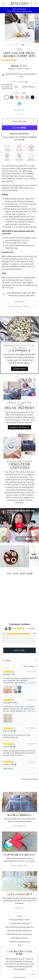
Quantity (19, 110)
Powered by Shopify (19, 977)
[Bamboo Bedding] (19, 802)
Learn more (19, 369)
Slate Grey (12, 97)
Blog (19, 945)
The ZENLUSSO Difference (19, 923)
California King (28, 86)
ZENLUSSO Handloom (19, 938)
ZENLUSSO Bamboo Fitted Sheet (19, 934)
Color (19, 93)
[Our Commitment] (19, 881)
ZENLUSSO (19, 3)
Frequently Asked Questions (19, 942)
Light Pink (22, 97)
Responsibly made (19, 306)
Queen (7, 86)
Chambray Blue (19, 103)
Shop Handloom (19, 866)
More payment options (19, 133)
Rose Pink (17, 97)
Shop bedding (19, 826)
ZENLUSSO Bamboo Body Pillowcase (19, 927)
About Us (19, 908)
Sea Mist (27, 97)
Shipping (11, 69)
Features (19, 302)
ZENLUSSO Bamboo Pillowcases (19, 931)
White (6, 97)
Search (19, 916)
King (16, 86)
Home (19, 49)
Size (18, 82)
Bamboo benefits (19, 427)
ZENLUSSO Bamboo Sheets (19, 920)
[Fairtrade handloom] (19, 841)
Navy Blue (32, 97)
